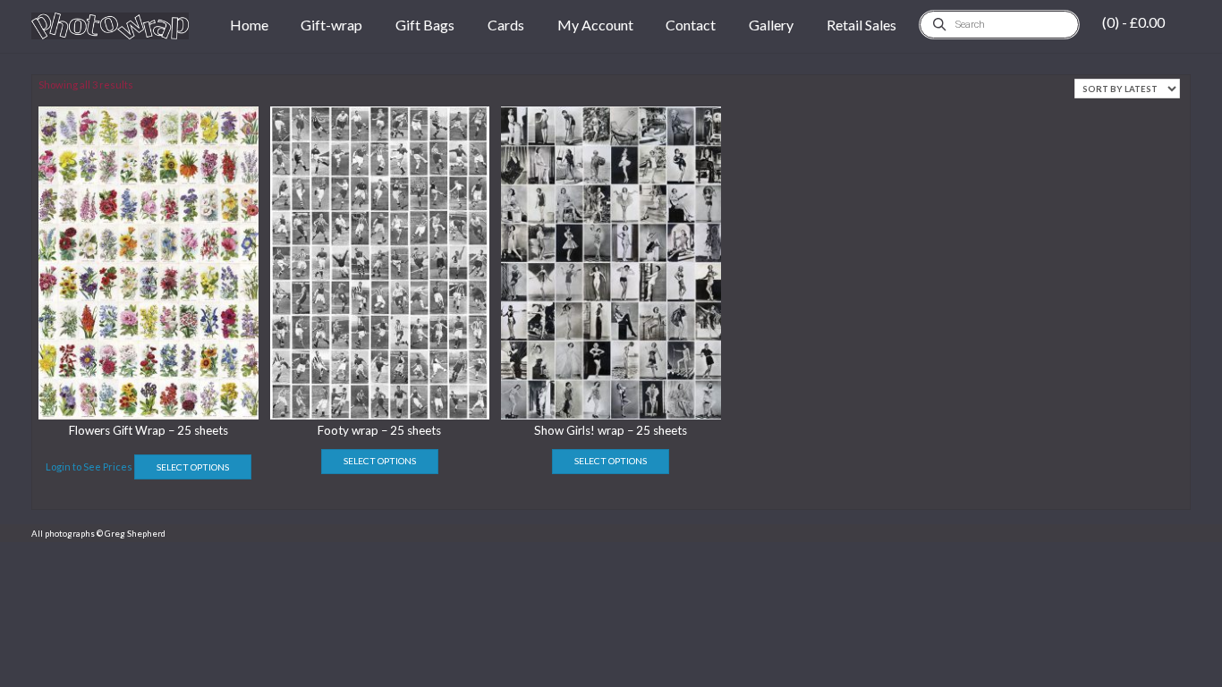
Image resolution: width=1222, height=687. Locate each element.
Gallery (771, 24)
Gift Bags (424, 24)
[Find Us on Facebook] (1168, 532)
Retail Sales (861, 24)
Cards (506, 24)
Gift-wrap (331, 24)
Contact (691, 24)
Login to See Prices (89, 466)
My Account (595, 24)
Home (249, 24)
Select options (193, 467)
